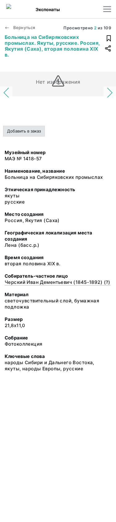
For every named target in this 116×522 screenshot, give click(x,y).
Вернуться (23, 27)
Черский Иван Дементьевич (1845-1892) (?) (57, 282)
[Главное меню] (107, 9)
